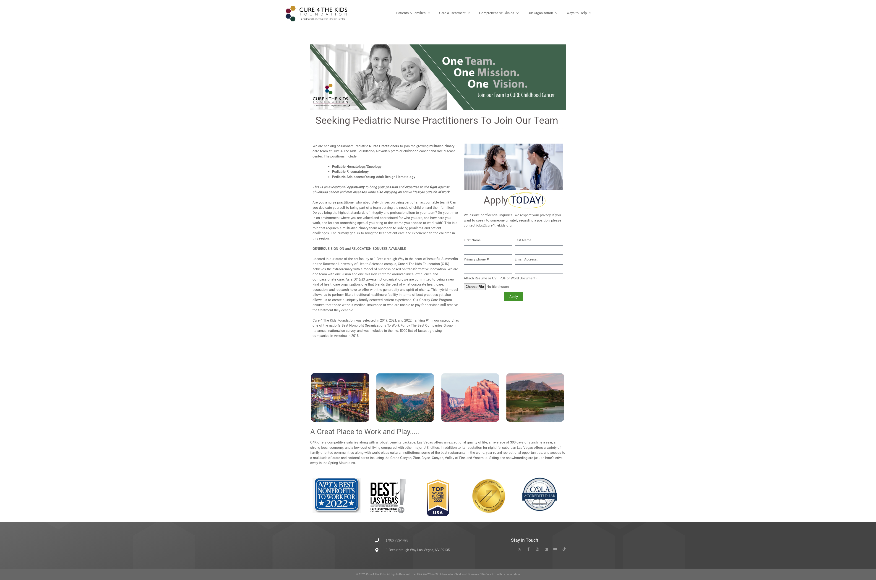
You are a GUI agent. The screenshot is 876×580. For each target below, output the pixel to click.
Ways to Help (576, 13)
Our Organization (540, 13)
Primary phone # (476, 259)
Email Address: (526, 259)
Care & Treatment (452, 13)
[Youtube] (555, 549)
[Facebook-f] (528, 549)
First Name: (473, 240)
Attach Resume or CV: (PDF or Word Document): (500, 278)
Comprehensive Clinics (496, 13)
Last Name (523, 240)
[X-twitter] (519, 549)
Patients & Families (411, 13)
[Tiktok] (564, 549)
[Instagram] (537, 549)
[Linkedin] (546, 549)
